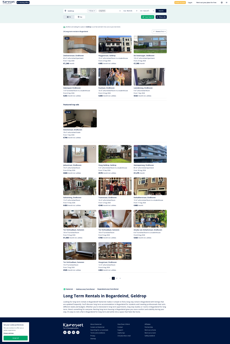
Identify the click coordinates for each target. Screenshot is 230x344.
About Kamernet (96, 324)
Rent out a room (150, 333)
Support (120, 330)
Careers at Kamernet (97, 327)
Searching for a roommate (99, 330)
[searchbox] (76, 11)
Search (161, 11)
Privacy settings (9, 333)
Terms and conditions (97, 333)
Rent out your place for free (206, 3)
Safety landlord (150, 336)
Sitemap (93, 339)
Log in (190, 3)
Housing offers (24, 2)
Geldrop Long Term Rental (85, 289)
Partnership (149, 327)
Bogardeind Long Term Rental (107, 289)
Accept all (16, 338)
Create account (180, 2)
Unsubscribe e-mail (124, 336)
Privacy (92, 336)
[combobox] (74, 11)
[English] (221, 2)
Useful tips (121, 333)
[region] (15, 332)
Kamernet (69, 289)
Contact (120, 327)
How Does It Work (124, 324)
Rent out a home (150, 330)
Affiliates (147, 324)
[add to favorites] (93, 38)
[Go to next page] (120, 278)
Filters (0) (162, 17)
